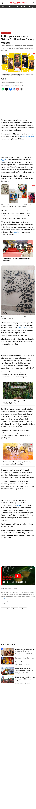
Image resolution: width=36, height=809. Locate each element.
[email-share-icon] (17, 90)
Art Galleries (14, 608)
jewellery (17, 232)
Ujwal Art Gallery (27, 136)
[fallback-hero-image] (7, 652)
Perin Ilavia (4, 79)
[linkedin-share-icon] (14, 90)
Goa (3, 598)
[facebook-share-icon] (10, 90)
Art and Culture (5, 608)
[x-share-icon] (6, 90)
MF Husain (23, 328)
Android (28, 601)
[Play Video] (18, 576)
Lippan (3, 160)
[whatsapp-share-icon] (2, 90)
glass (18, 505)
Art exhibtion (22, 608)
